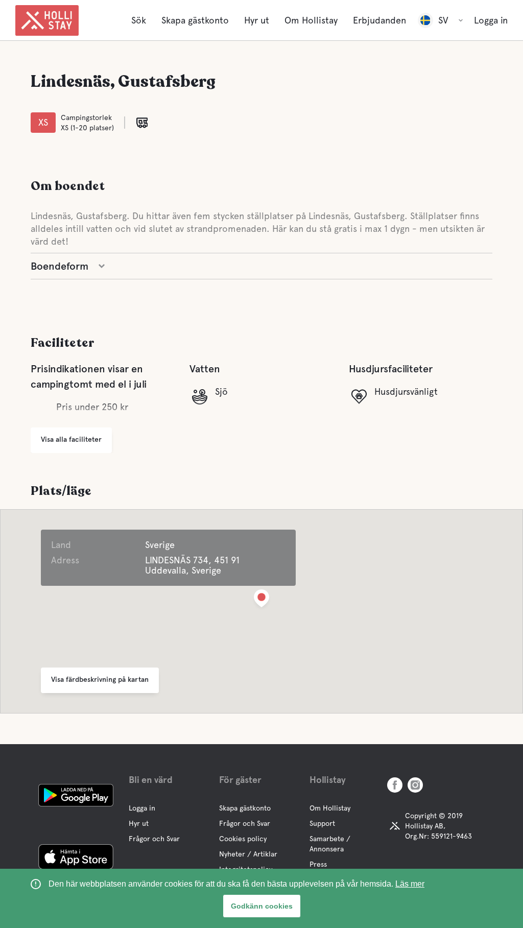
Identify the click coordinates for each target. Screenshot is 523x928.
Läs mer (409, 883)
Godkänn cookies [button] (262, 906)
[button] (261, 600)
